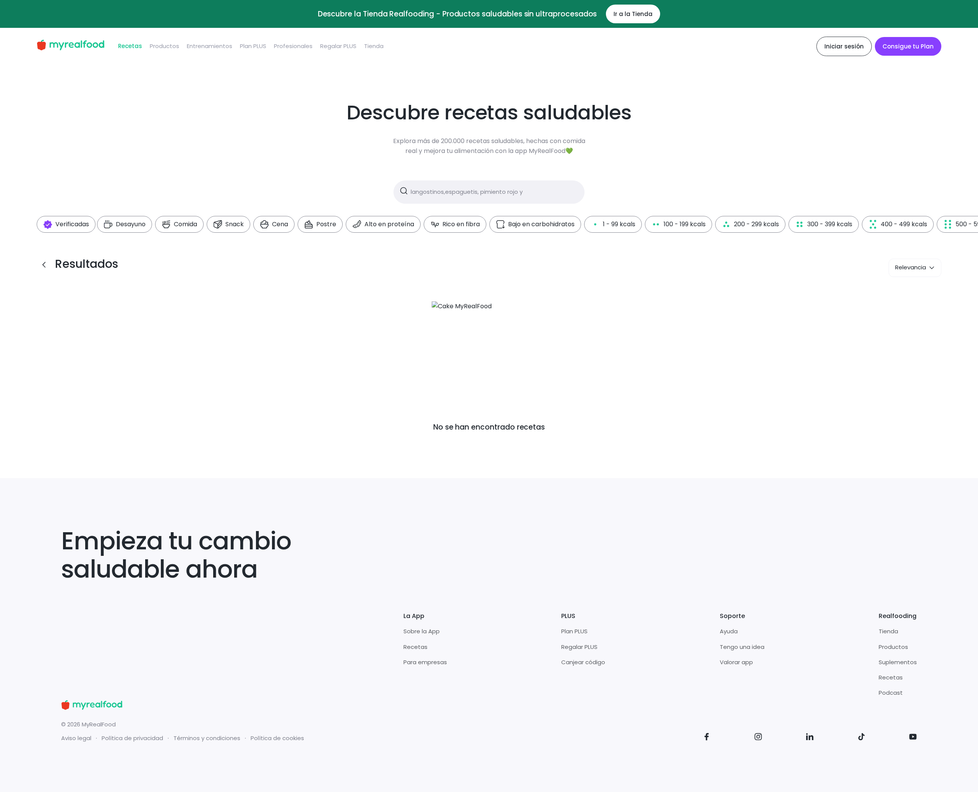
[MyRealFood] (70, 46)
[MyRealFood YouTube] (913, 738)
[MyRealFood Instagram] (758, 738)
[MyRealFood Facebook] (707, 738)
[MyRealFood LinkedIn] (810, 738)
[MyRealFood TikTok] (861, 738)
